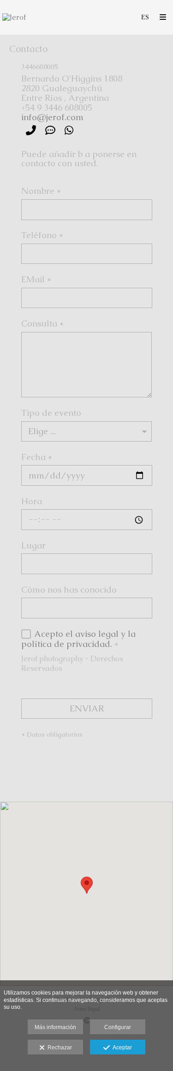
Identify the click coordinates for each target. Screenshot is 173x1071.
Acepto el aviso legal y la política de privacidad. (78, 639)
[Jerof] (14, 17)
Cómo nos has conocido (69, 590)
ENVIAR (87, 708)
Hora (31, 502)
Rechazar (58, 1047)
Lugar (33, 546)
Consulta (42, 324)
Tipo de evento (51, 413)
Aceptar (121, 1047)
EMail (36, 280)
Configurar (117, 1027)
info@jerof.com (52, 117)
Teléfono (42, 236)
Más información (55, 1027)
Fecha (36, 458)
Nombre (41, 191)
